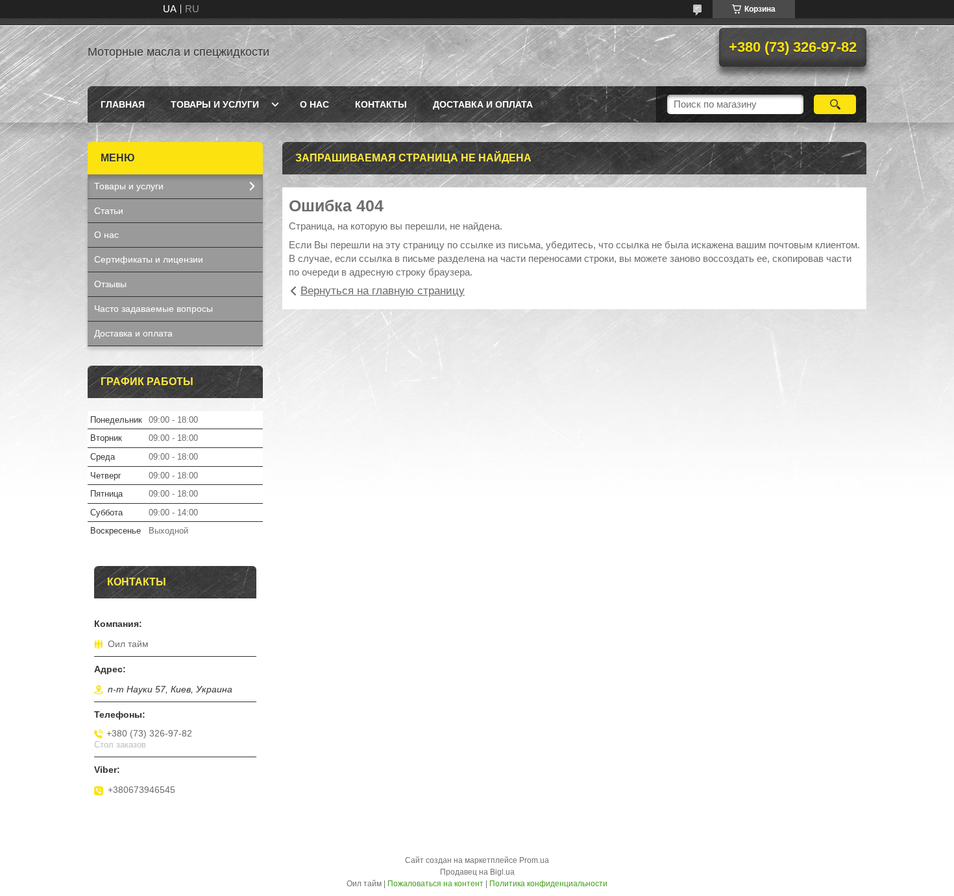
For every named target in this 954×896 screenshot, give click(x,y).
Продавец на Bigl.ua (477, 872)
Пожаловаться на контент (435, 883)
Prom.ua (534, 860)
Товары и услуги (215, 104)
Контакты (381, 104)
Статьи (108, 211)
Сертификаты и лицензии (148, 259)
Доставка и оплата (483, 104)
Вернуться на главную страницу (382, 291)
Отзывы (110, 284)
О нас (314, 104)
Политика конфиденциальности (548, 883)
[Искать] (835, 104)
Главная (123, 104)
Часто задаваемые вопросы (153, 308)
